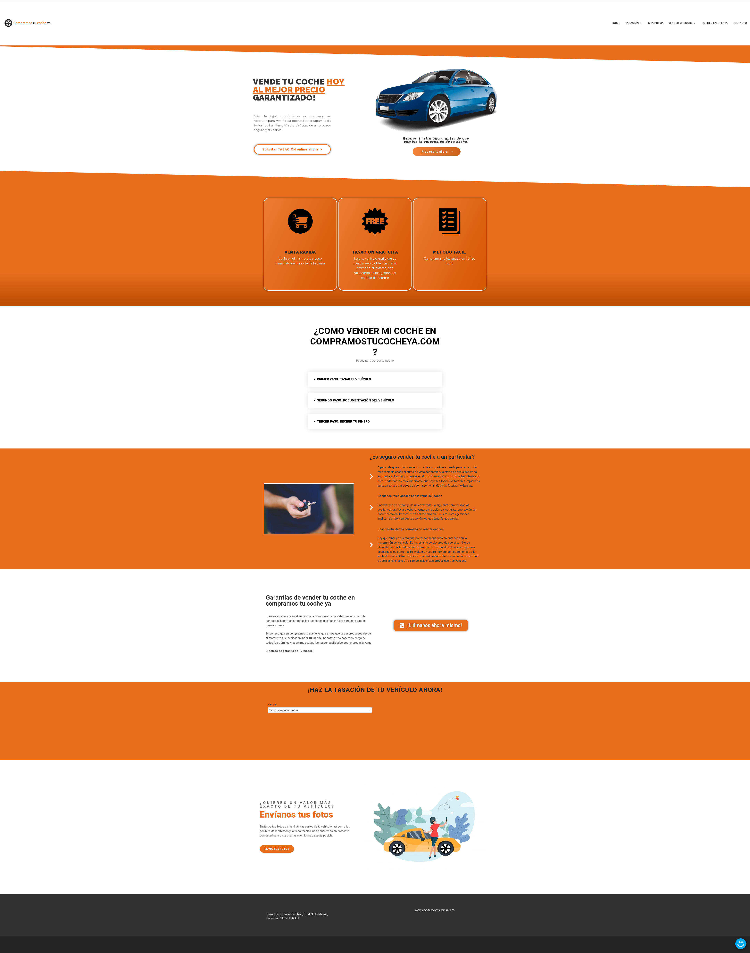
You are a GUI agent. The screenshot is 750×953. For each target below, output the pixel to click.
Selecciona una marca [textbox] (283, 710)
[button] (375, 379)
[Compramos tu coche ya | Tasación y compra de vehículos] (27, 22)
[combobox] (320, 710)
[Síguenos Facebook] (746, 943)
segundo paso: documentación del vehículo (355, 400)
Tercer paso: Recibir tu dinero (343, 421)
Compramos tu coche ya (28, 942)
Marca (272, 704)
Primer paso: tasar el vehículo (344, 379)
